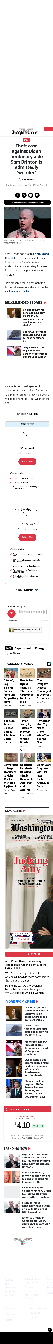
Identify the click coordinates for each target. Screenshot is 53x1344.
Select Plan (27, 461)
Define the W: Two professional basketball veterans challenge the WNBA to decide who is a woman (24, 989)
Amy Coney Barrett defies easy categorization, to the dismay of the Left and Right (26, 965)
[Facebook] (37, 1258)
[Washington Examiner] (25, 131)
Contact (11, 1308)
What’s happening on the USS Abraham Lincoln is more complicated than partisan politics (27, 977)
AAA (41, 1138)
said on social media (17, 291)
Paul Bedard (28, 179)
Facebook (34, 1313)
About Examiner (38, 1308)
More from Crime (20, 1002)
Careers (10, 1314)
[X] (41, 1258)
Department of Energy (29, 648)
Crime (26, 140)
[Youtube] (45, 1258)
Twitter (33, 1317)
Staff (9, 1320)
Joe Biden (14, 653)
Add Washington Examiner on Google (29, 202)
